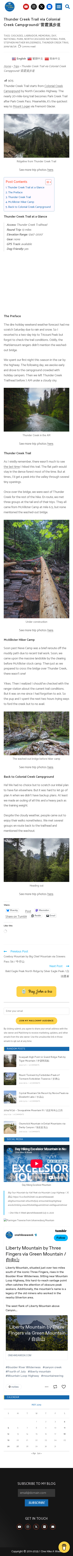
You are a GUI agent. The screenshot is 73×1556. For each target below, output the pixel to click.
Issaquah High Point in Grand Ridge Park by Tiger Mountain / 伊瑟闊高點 (42, 1059)
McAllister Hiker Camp (21, 202)
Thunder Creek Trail (19, 197)
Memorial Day (47, 36)
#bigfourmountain (16, 1201)
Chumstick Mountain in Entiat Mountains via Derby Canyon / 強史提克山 (42, 1125)
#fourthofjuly (32, 1201)
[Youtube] (26, 7)
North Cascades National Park (44, 39)
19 (8, 1440)
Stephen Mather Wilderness (22, 43)
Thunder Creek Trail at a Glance (26, 187)
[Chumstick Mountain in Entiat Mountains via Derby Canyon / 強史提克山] (10, 1127)
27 (18, 1446)
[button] (58, 6)
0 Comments (34, 1065)
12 (8, 1434)
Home (7, 66)
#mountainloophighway (50, 1201)
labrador (30, 36)
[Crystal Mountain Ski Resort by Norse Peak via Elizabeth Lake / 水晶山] (10, 1097)
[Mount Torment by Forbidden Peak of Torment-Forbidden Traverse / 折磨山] (10, 1079)
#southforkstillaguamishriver (35, 1205)
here (50, 170)
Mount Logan (21, 106)
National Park (13, 39)
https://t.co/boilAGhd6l (24, 1197)
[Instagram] (34, 7)
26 (8, 1446)
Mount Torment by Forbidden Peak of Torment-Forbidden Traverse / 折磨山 (39, 1077)
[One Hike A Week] (29, 1220)
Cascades (17, 36)
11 (64, 1428)
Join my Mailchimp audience (36, 1020)
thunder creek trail (55, 43)
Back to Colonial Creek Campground (29, 207)
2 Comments (35, 1083)
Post (28, 910)
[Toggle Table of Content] (47, 182)
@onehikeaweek (46, 1197)
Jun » (39, 1453)
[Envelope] (53, 1527)
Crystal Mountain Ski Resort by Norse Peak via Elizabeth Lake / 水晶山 (44, 1095)
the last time (12, 466)
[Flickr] (49, 7)
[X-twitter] (42, 7)
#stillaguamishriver (58, 1205)
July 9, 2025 (48, 1213)
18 (65, 1434)
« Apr (33, 1453)
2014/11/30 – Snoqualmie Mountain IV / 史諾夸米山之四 (33, 1110)
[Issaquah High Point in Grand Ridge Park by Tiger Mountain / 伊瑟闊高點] (10, 1060)
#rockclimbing (14, 1205)
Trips (16, 66)
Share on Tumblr (16, 915)
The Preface (15, 192)
